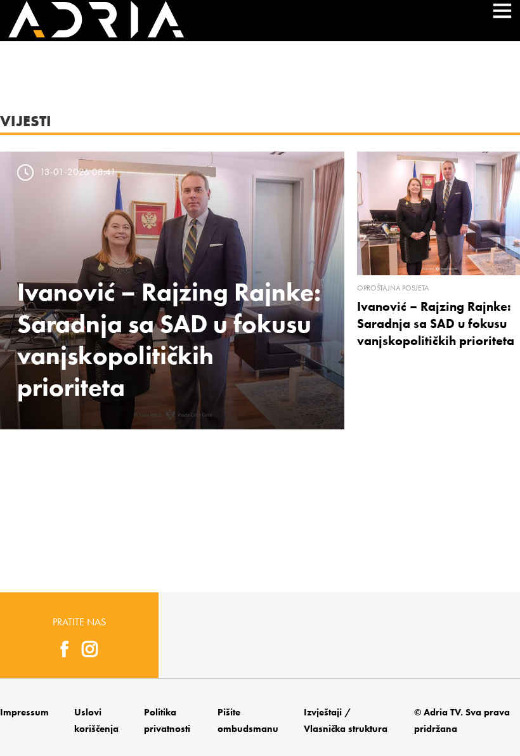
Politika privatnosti (167, 720)
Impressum (24, 712)
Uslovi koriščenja (96, 720)
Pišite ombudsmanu (248, 720)
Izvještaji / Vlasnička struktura (345, 720)
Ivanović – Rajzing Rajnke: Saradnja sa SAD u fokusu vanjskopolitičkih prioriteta (435, 323)
